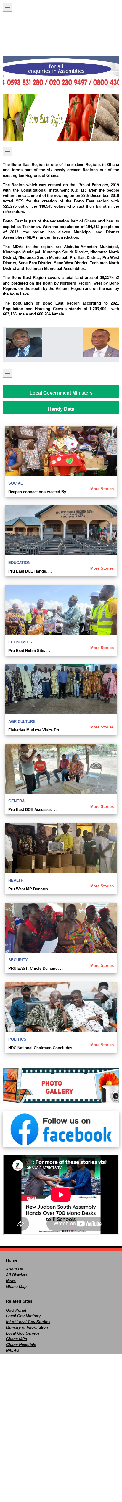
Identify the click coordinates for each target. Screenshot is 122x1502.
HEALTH (15, 880)
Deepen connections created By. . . (40, 492)
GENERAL (17, 801)
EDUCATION (19, 562)
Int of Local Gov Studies (28, 1322)
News (11, 1280)
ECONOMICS (20, 642)
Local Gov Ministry (23, 1316)
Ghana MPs (16, 1339)
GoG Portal (16, 1310)
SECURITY (18, 960)
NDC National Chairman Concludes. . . (43, 1048)
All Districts (16, 1275)
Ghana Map (16, 1286)
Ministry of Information (27, 1327)
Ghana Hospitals (21, 1345)
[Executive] (22, 342)
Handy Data (61, 409)
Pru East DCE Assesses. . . (32, 809)
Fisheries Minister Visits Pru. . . (37, 730)
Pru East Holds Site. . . (29, 650)
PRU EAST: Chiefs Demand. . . (36, 968)
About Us (14, 1269)
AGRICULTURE (22, 721)
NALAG (12, 1350)
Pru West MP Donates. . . (31, 889)
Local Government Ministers (61, 392)
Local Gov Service (22, 1333)
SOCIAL (15, 483)
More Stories (102, 489)
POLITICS (17, 1039)
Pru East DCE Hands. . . (30, 571)
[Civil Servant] (99, 342)
